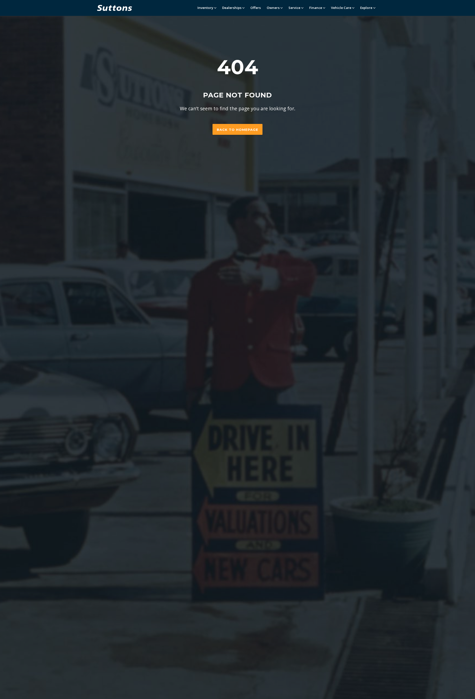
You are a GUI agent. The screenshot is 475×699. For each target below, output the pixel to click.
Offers (255, 7)
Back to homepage (237, 130)
